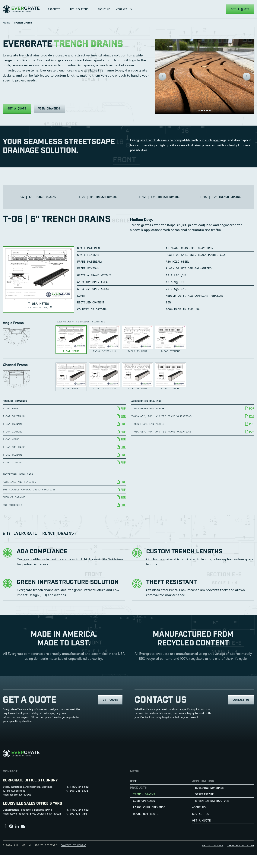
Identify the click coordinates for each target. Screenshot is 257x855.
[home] (21, 9)
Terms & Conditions (240, 845)
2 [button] (202, 110)
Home (133, 781)
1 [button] (199, 110)
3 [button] (204, 110)
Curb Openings (144, 801)
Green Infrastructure (212, 801)
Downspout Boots (145, 814)
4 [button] (207, 110)
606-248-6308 (79, 790)
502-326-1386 (78, 813)
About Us (104, 9)
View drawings (49, 108)
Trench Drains (144, 794)
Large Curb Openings (149, 807)
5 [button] (210, 110)
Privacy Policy (212, 845)
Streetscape (204, 794)
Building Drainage (209, 788)
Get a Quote (240, 9)
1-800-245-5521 (80, 786)
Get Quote (110, 699)
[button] (55, 9)
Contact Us (124, 9)
